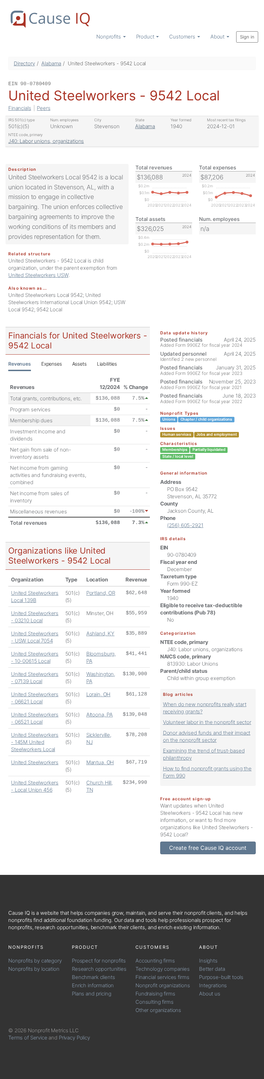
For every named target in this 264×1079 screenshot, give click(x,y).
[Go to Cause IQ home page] (50, 19)
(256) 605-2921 (185, 525)
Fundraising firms (155, 993)
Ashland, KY (100, 633)
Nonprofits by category (35, 960)
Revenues (19, 364)
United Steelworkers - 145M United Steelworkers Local (34, 742)
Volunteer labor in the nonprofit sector (207, 722)
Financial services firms (162, 977)
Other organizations (158, 1010)
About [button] (218, 36)
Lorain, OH (98, 694)
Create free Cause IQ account (207, 847)
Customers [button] (183, 36)
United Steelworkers (34, 762)
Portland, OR (100, 593)
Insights (208, 960)
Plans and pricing (91, 993)
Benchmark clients (93, 977)
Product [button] (146, 36)
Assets (79, 364)
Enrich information (93, 985)
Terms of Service (27, 1037)
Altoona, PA (99, 714)
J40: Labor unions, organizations (46, 141)
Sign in (247, 37)
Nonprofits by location (33, 969)
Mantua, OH (100, 762)
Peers (43, 108)
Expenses (51, 364)
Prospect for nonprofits (99, 960)
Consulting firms (154, 1002)
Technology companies (162, 969)
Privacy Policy (74, 1037)
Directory (24, 63)
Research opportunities (99, 969)
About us (209, 993)
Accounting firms (155, 960)
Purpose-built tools (221, 977)
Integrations (213, 985)
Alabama (51, 63)
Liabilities (107, 364)
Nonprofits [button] (109, 36)
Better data (212, 969)
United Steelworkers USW (38, 275)
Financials (19, 108)
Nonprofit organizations (162, 985)
